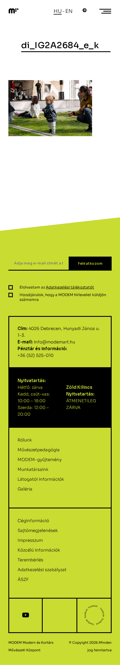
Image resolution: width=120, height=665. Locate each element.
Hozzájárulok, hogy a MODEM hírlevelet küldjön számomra (63, 297)
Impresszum (30, 540)
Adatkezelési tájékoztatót (70, 287)
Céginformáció (33, 520)
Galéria (25, 489)
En (69, 11)
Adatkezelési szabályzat (42, 569)
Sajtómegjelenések (38, 530)
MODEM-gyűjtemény (40, 459)
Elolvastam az (57, 287)
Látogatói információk (41, 479)
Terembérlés (30, 559)
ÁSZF (23, 579)
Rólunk (25, 440)
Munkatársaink (33, 469)
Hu (58, 11)
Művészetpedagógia (39, 449)
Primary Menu (106, 11)
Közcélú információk (39, 550)
